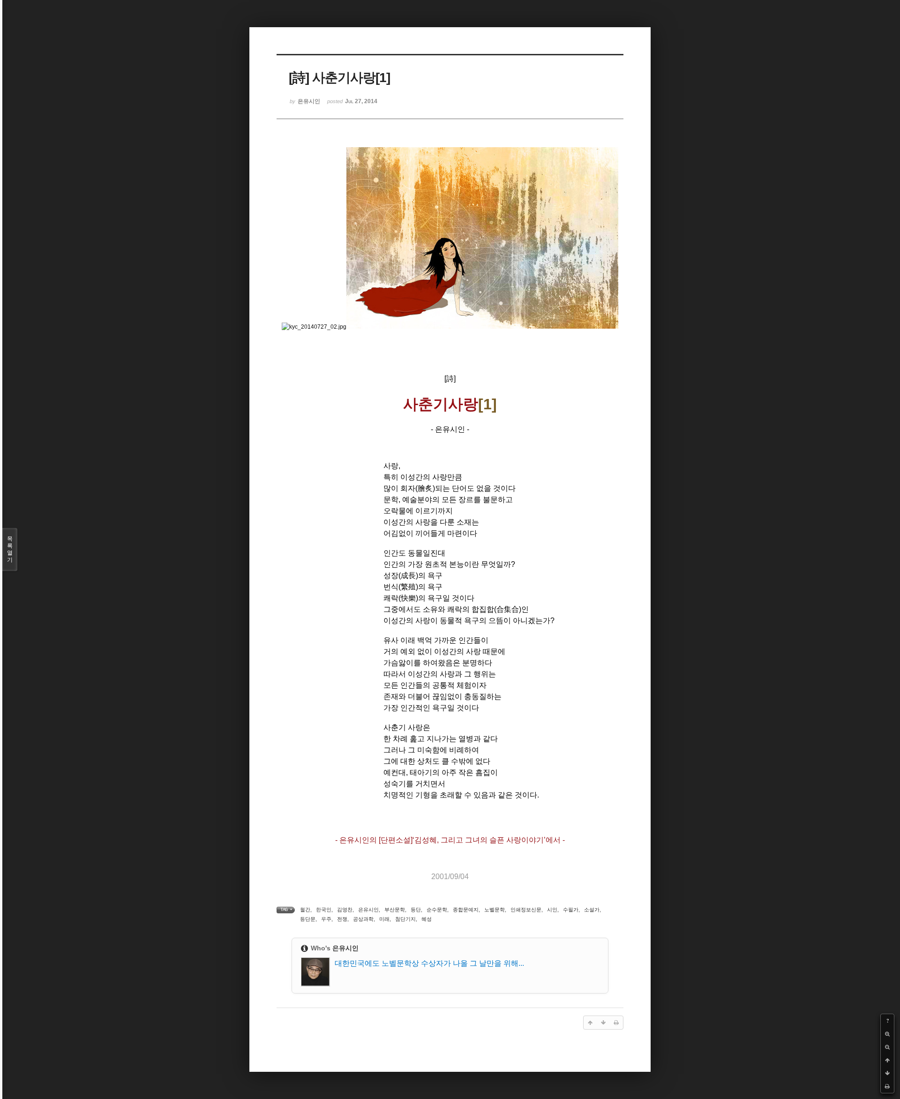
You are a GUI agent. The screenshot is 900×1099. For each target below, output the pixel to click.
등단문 (307, 919)
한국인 (323, 909)
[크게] (887, 1033)
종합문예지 (466, 909)
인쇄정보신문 (525, 909)
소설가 (592, 909)
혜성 (426, 919)
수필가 (570, 909)
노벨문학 (494, 909)
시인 (552, 909)
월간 (305, 909)
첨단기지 (405, 919)
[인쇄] (887, 1086)
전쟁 (342, 919)
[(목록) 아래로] (887, 1073)
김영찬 (344, 909)
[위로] (887, 1060)
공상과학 (363, 919)
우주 (326, 919)
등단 (416, 909)
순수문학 (437, 909)
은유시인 (368, 909)
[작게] (887, 1047)
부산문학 (394, 909)
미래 (384, 919)
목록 (10, 549)
